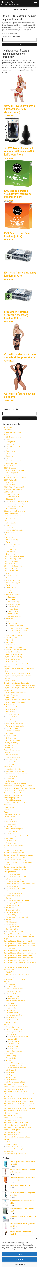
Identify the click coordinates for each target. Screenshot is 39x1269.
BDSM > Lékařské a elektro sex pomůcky (16, 477)
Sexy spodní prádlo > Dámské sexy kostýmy (17, 960)
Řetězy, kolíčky (10, 451)
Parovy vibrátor (10, 1003)
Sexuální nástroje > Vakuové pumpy (15, 860)
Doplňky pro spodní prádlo (14, 903)
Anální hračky (8, 430)
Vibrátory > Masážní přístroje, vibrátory (16, 1111)
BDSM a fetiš (10, 972)
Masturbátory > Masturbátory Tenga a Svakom (18, 786)
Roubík (8, 454)
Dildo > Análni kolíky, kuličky (12, 559)
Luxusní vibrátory (11, 993)
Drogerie (6, 573)
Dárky (8, 1142)
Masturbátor (8, 752)
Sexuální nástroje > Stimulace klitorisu (15, 857)
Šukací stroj (9, 456)
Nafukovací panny (11, 759)
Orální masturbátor (12, 762)
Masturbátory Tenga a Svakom (15, 771)
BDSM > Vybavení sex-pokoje (13, 489)
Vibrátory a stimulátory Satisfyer (18, 1037)
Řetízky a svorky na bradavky (15, 504)
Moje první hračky (11, 1144)
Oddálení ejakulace (12, 638)
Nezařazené (7, 805)
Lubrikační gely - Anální (11, 747)
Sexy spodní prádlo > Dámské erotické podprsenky (19, 943)
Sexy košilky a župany (12, 929)
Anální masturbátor (12, 755)
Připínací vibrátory (11, 1005)
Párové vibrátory (11, 1056)
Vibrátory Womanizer (14, 1048)
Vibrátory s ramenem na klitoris (15, 1082)
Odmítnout (19, 1259)
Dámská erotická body (11, 509)
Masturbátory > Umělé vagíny (13, 795)
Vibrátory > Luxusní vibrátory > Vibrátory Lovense (19, 1101)
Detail (12, 116)
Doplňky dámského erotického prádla (17, 900)
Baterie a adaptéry (11, 587)
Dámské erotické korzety (13, 879)
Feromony (9, 592)
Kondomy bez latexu (14, 606)
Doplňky (8, 898)
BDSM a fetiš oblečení (12, 494)
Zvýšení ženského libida (13, 652)
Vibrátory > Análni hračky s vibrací (14, 1084)
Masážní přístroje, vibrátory (14, 1051)
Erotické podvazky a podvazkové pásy (17, 917)
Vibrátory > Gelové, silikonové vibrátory (16, 1087)
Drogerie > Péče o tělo (11, 695)
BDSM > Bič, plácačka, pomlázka (14, 470)
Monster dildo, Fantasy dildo (14, 530)
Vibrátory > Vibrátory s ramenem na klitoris (17, 1137)
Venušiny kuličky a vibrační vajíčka (14, 979)
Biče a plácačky (11, 499)
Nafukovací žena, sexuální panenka (16, 774)
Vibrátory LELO (12, 1039)
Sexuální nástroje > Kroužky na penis (15, 850)
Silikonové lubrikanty (14, 633)
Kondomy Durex (13, 609)
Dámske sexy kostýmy (13, 896)
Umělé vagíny (10, 764)
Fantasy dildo (10, 542)
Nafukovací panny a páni (11, 798)
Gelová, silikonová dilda (13, 544)
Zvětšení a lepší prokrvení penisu (16, 650)
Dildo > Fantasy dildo (10, 563)
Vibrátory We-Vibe (13, 1046)
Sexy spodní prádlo (10, 872)
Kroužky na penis (11, 719)
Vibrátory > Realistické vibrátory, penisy (16, 1122)
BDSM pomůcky (9, 492)
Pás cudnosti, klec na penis (14, 449)
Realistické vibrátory (12, 1013)
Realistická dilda (11, 549)
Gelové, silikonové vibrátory (14, 989)
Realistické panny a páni (13, 800)
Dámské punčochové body (14, 893)
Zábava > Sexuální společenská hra (15, 1154)
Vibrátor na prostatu (12, 1020)
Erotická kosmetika (10, 704)
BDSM (6, 434)
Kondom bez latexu (14, 604)
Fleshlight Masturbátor (13, 757)
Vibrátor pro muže (11, 1075)
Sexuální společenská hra (14, 1146)
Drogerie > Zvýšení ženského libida (14, 702)
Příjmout (19, 1254)
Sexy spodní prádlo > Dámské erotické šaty (17, 951)
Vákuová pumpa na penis (14, 731)
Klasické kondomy (13, 602)
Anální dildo (9, 537)
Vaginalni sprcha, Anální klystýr (15, 647)
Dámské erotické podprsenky (15, 881)
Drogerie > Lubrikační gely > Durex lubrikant (17, 683)
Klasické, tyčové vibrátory (14, 991)
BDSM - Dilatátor (9, 466)
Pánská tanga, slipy (12, 922)
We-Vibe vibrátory (13, 998)
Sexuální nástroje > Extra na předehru (15, 848)
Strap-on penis (10, 554)
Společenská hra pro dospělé (15, 1149)
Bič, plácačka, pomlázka (13, 437)
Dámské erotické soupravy (12, 516)
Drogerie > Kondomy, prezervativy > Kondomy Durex (19, 673)
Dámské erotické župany (13, 891)
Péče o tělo (9, 642)
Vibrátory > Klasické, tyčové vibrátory (15, 1091)
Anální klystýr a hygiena (13, 583)
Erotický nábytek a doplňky (12, 740)
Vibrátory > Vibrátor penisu (12, 1130)
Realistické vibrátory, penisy (14, 1063)
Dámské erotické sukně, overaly (16, 888)
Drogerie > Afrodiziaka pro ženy (13, 654)
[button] (36, 1239)
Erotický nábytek (11, 442)
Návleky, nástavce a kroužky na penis (15, 802)
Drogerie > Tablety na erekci (12, 697)
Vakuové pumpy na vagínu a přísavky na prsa (20, 836)
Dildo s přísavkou (11, 523)
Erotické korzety (11, 915)
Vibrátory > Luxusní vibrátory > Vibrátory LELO (18, 1099)
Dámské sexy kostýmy (11, 518)
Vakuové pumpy (11, 833)
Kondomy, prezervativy (13, 595)
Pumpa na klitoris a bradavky (15, 726)
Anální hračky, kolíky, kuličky (12, 432)
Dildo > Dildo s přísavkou (11, 561)
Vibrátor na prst (11, 1070)
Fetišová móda (10, 444)
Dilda (5, 521)
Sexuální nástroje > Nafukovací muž (15, 853)
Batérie (8, 585)
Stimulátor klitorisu (12, 728)
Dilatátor (8, 439)
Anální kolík (9, 819)
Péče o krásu (10, 640)
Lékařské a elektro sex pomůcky (16, 446)
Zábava (6, 1139)
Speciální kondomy (14, 611)
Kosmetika (9, 618)
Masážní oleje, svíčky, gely (14, 635)
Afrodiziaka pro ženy (12, 575)
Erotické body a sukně (13, 910)
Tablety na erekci (11, 645)
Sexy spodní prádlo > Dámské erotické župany (18, 955)
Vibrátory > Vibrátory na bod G (13, 1132)
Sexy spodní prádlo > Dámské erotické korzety (18, 941)
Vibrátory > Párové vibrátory (12, 1115)
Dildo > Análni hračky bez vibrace (14, 556)
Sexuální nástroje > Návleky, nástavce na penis (18, 855)
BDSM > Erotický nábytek (11, 473)
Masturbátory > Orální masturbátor (14, 790)
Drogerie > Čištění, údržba (12, 659)
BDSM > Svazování (9, 485)
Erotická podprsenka (12, 905)
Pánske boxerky (11, 924)
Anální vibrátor (10, 984)
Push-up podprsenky (12, 927)
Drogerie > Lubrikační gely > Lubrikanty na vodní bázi (20, 685)
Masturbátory (8, 767)
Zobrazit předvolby (19, 1264)
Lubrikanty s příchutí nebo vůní (17, 630)
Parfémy (6, 810)
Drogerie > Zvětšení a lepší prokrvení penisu (17, 700)
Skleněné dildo (10, 532)
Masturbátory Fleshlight (13, 769)
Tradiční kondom (13, 614)
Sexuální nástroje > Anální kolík (13, 845)
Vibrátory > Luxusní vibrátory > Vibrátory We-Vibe (19, 1106)
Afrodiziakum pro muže (13, 578)
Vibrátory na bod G (11, 1022)
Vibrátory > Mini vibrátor (11, 1113)
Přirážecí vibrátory (11, 1060)
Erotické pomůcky (9, 712)
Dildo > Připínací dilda (10, 568)
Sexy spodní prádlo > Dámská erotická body (17, 934)
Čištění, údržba (10, 590)
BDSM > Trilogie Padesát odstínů (14, 487)
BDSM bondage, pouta (13, 497)
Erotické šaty (10, 919)
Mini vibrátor (10, 1053)
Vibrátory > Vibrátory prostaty (13, 1134)
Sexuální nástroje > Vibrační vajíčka (15, 869)
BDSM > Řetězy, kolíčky (11, 480)
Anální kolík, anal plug (12, 714)
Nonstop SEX (7, 2)
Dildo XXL (9, 525)
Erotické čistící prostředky (12, 707)
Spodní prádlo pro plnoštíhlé (14, 931)
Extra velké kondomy (14, 599)
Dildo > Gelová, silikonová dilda (13, 566)
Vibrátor (6, 982)
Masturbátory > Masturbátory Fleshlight (16, 783)
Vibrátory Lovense (13, 1041)
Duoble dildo (10, 528)
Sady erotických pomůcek (12, 814)
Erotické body (10, 908)
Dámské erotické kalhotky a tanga (14, 511)
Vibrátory (7, 1025)
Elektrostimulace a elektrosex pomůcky (18, 501)
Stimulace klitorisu (11, 831)
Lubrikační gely (10, 621)
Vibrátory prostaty (11, 1080)
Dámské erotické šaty (13, 886)
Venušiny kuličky (11, 733)
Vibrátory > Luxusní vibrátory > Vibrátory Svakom (19, 1103)
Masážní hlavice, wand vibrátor (15, 1001)
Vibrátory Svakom (13, 1044)
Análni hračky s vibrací (13, 1027)
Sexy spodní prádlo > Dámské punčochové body (18, 958)
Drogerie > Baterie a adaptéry (13, 657)
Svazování (9, 458)
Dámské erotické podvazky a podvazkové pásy (20, 884)
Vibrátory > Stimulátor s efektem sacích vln (17, 1127)
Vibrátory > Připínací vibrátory (13, 1118)
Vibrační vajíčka (11, 735)
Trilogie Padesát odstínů (13, 461)
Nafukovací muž (11, 721)
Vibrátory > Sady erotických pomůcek (15, 1125)
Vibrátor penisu (10, 1072)
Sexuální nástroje (9, 817)
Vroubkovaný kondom (14, 616)
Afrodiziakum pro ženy (13, 580)
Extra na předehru (11, 716)
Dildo (5, 535)
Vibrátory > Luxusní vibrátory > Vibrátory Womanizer (20, 1108)
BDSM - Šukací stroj (10, 468)
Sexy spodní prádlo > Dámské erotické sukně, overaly (20, 953)
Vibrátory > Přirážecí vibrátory (13, 1120)
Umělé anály (10, 779)
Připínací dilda (10, 547)
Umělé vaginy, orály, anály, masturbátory (16, 974)
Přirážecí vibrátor (11, 1008)
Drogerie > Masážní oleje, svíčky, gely (15, 693)
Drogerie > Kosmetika (10, 681)
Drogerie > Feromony (10, 661)
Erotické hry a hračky (10, 709)
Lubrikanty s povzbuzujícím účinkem (19, 628)
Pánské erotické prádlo (11, 807)
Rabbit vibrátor (10, 1010)
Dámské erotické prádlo (11, 513)
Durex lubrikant (12, 623)
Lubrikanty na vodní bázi (15, 626)
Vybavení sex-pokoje (12, 463)
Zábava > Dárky (9, 1151)
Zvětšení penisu (11, 738)
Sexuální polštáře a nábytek (14, 506)
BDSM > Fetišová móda (11, 475)
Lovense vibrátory (13, 996)
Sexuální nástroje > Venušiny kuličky (15, 867)
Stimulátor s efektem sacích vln (16, 1068)
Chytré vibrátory (11, 986)
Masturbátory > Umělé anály (12, 793)
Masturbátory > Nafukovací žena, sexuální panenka (19, 788)
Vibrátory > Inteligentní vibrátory (13, 1089)
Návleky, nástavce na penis (14, 724)
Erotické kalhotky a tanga (13, 912)
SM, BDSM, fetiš (9, 970)
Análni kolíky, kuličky (12, 540)
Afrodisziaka (8, 427)
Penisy (6, 812)
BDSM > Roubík (8, 482)
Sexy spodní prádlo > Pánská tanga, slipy (16, 967)
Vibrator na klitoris (11, 1017)
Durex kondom (12, 597)
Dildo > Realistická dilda (11, 571)
